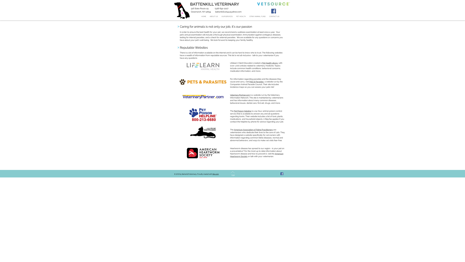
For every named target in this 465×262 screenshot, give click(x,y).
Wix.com (216, 174)
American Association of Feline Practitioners (253, 130)
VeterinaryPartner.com (240, 95)
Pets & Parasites (256, 82)
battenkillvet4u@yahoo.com (228, 12)
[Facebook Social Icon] (273, 11)
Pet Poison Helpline (242, 111)
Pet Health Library (270, 63)
